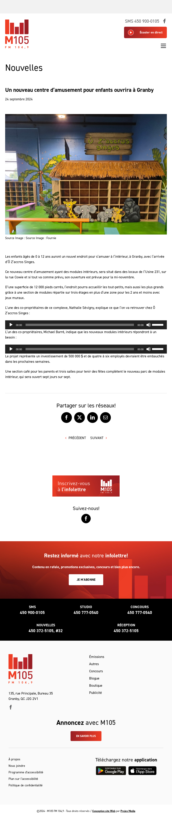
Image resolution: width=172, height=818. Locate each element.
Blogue (94, 678)
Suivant (96, 438)
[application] (86, 324)
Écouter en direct (151, 32)
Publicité (95, 692)
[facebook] (11, 707)
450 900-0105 (32, 612)
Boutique (95, 685)
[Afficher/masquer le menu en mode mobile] (164, 46)
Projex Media (127, 811)
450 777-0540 (86, 612)
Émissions (96, 656)
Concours (96, 671)
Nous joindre (17, 766)
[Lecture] (11, 325)
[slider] (158, 324)
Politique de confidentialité (26, 785)
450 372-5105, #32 (46, 630)
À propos (14, 759)
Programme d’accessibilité (26, 772)
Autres (94, 664)
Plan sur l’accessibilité (23, 779)
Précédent (77, 438)
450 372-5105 (126, 630)
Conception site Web (103, 811)
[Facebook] (86, 518)
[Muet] (148, 325)
